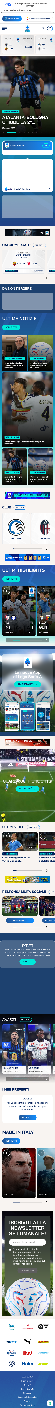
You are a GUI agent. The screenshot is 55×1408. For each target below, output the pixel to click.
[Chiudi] (46, 695)
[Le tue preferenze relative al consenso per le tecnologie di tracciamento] (50, 1403)
